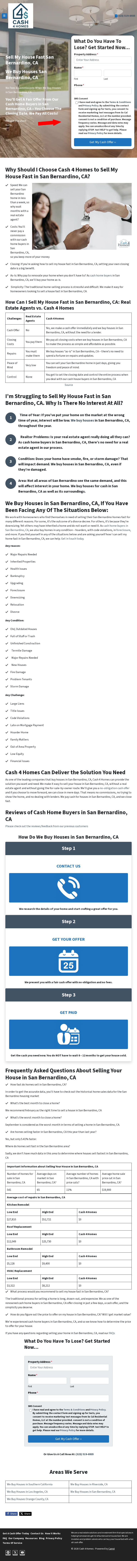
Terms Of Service (12, 1543)
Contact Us (37, 1533)
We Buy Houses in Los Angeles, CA (27, 1492)
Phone (79, 85)
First (76, 79)
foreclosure (123, 530)
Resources (31, 1538)
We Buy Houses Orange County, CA (27, 1499)
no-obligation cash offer (114, 788)
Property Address (86, 54)
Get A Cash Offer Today (16, 1533)
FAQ (5, 1538)
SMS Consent (81, 98)
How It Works (52, 1533)
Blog (41, 1538)
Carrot (111, 1548)
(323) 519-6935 (126, 16)
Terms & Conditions (120, 102)
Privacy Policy (90, 105)
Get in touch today (72, 539)
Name (78, 68)
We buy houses (82, 420)
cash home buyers (101, 276)
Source (69, 385)
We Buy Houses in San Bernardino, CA (92, 1492)
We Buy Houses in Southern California (29, 1484)
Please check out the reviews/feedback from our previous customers (46, 826)
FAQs (112, 1333)
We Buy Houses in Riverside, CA (89, 1484)
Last (106, 79)
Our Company (16, 1538)
